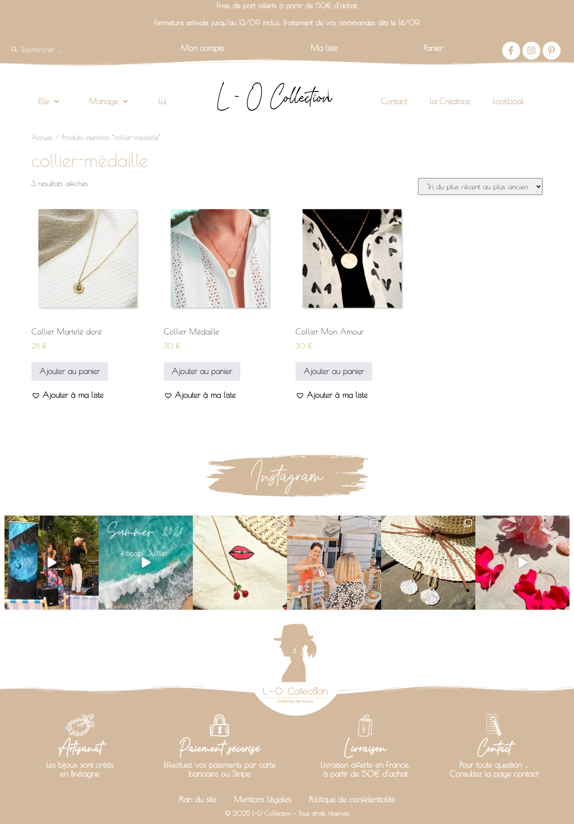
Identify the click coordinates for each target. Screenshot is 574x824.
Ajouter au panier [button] (69, 371)
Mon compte (203, 47)
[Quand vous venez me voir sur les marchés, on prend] (428, 563)
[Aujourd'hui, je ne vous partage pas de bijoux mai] (51, 563)
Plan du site (197, 799)
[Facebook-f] (511, 51)
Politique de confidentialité (352, 799)
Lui (162, 101)
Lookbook (508, 101)
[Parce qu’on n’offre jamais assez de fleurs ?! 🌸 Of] (522, 563)
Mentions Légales (262, 799)
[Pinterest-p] (552, 51)
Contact (394, 101)
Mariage (103, 101)
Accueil (42, 137)
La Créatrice (450, 101)
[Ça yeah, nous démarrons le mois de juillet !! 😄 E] (334, 563)
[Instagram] (531, 51)
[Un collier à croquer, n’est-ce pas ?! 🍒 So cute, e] (240, 563)
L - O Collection (274, 96)
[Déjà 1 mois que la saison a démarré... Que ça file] (146, 563)
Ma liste (324, 47)
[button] (67, 395)
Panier (433, 47)
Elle (43, 101)
